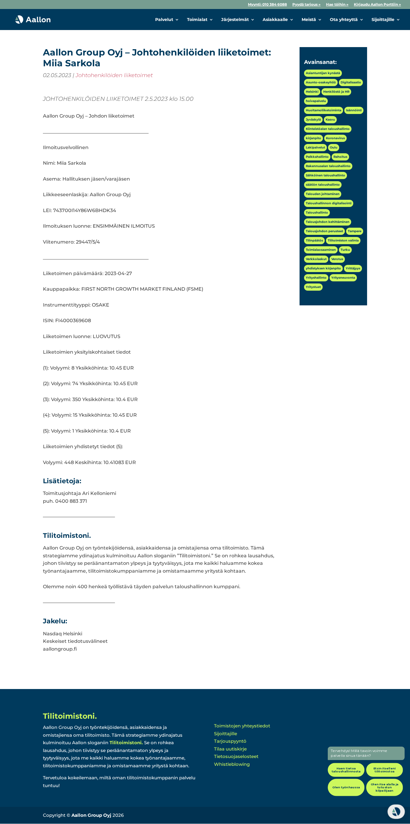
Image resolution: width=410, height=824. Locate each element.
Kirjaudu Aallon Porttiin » (377, 5)
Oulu (333, 147)
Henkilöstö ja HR (336, 92)
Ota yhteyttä (344, 19)
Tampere (354, 231)
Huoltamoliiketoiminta (323, 110)
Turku (345, 250)
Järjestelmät (235, 19)
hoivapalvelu (316, 101)
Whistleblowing (232, 764)
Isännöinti (354, 110)
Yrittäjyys (353, 268)
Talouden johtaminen (322, 194)
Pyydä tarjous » (306, 5)
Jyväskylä (313, 119)
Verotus (337, 259)
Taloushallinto (317, 212)
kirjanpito (313, 138)
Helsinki (312, 92)
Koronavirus (335, 138)
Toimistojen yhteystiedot (242, 726)
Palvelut (164, 19)
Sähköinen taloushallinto (325, 175)
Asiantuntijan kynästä (323, 73)
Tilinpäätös (314, 240)
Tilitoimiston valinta (343, 240)
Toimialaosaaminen (321, 250)
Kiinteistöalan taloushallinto (328, 129)
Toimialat (197, 19)
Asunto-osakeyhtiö (321, 82)
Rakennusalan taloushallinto (328, 166)
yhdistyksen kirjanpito (323, 268)
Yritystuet (313, 287)
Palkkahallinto (317, 157)
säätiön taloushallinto (323, 185)
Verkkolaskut (316, 259)
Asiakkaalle (275, 19)
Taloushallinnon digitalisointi (328, 203)
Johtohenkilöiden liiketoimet (114, 75)
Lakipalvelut (315, 147)
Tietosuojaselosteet (236, 756)
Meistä (309, 19)
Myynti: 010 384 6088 (267, 5)
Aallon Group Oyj (91, 815)
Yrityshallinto (316, 278)
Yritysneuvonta (343, 278)
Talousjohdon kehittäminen (327, 222)
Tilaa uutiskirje (230, 749)
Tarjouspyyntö (230, 741)
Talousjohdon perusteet (324, 231)
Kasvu (330, 119)
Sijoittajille (383, 19)
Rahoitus (340, 157)
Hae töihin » (337, 5)
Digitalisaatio (351, 82)
